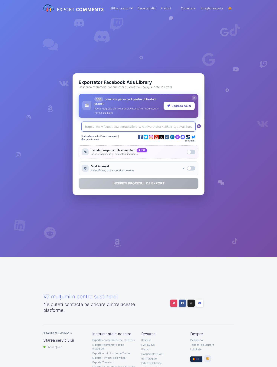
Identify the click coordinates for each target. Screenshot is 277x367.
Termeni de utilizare (202, 344)
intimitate (196, 349)
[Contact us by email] (199, 303)
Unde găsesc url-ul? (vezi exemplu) (99, 136)
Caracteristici (147, 8)
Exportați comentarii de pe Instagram (108, 346)
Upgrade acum (181, 105)
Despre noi (196, 340)
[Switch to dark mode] (230, 8)
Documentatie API (152, 354)
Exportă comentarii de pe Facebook (113, 340)
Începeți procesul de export (138, 183)
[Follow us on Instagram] (173, 303)
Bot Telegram (149, 358)
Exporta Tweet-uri (103, 362)
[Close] (194, 98)
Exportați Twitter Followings (108, 357)
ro (197, 359)
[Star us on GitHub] (191, 303)
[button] (121, 8)
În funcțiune (54, 347)
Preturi (166, 8)
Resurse (146, 340)
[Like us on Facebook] (182, 303)
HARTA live (148, 344)
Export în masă (91, 139)
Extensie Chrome (151, 363)
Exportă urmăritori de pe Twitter (111, 353)
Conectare (188, 8)
